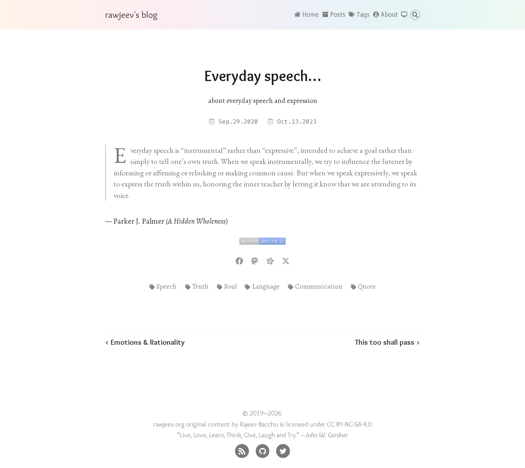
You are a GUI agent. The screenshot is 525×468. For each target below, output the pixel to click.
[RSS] (242, 449)
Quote (367, 286)
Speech (166, 286)
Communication (318, 286)
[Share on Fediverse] (270, 260)
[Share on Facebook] (239, 260)
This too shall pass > (387, 342)
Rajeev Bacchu (259, 424)
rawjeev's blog (131, 14)
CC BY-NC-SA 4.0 (349, 424)
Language (265, 286)
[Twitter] (283, 449)
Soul (230, 286)
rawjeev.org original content (192, 424)
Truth (200, 286)
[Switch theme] (404, 15)
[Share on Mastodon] (255, 260)
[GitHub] (263, 449)
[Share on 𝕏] (286, 260)
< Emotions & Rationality (145, 342)
